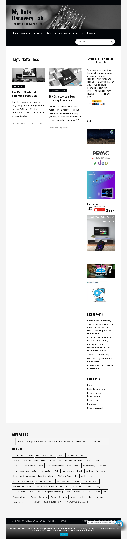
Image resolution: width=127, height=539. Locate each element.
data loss (17, 466)
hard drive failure (45, 476)
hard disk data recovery (96, 471)
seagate (99, 486)
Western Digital (20, 497)
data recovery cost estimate (95, 466)
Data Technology (21, 33)
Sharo (65, 128)
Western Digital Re (39, 497)
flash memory (68, 471)
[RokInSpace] (101, 136)
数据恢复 (36, 502)
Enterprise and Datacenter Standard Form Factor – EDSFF (98, 347)
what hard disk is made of (82, 497)
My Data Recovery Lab (27, 14)
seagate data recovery (23, 492)
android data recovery (23, 455)
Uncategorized (95, 408)
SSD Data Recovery (81, 492)
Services (91, 33)
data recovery (73, 466)
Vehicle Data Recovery (99, 320)
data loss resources (55, 466)
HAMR (80, 471)
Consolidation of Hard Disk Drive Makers (82, 460)
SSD (68, 492)
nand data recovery (45, 481)
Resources (38, 33)
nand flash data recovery (68, 481)
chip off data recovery (51, 460)
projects (99, 94)
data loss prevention (34, 466)
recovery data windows (23, 486)
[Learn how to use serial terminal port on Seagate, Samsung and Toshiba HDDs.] (101, 291)
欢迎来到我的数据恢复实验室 (76, 502)
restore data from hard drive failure (53, 486)
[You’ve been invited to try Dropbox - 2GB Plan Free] (101, 271)
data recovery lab (21, 471)
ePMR (56, 471)
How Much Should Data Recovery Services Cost (25, 93)
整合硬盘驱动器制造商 (52, 502)
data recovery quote (41, 471)
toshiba (97, 492)
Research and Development (67, 33)
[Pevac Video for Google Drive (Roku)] (101, 157)
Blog (48, 33)
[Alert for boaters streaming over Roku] (101, 185)
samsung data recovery (82, 486)
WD (105, 492)
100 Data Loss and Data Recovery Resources (62, 98)
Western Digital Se (59, 497)
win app (100, 497)
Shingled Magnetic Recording (50, 492)
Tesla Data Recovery (98, 354)
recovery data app (90, 481)
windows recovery (21, 502)
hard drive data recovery (24, 476)
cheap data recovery (77, 455)
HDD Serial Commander (67, 476)
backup (61, 455)
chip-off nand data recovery (25, 460)
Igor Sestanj (36, 123)
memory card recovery (23, 481)
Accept (64, 534)
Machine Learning (88, 476)
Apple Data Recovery (45, 455)
